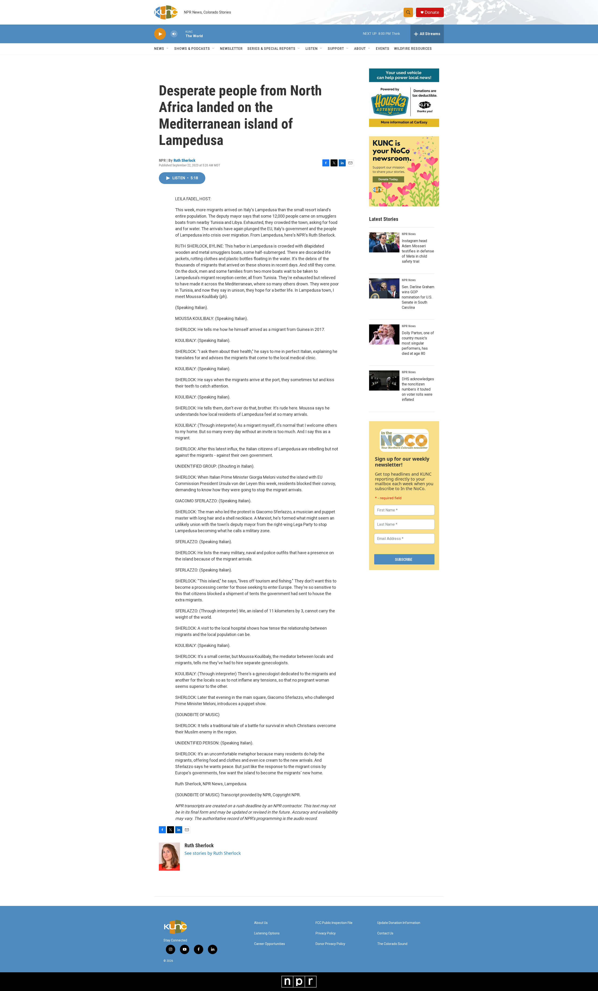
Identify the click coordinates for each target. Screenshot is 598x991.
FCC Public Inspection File (334, 923)
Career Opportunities (269, 944)
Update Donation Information (398, 923)
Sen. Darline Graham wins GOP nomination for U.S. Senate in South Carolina (418, 297)
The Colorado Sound (392, 944)
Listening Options (267, 933)
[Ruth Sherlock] (169, 857)
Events (382, 48)
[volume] (174, 34)
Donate (432, 12)
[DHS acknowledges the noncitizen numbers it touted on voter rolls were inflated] (384, 380)
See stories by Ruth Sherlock (213, 853)
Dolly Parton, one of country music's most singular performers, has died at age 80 (418, 343)
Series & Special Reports (271, 48)
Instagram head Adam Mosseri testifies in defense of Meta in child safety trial (418, 251)
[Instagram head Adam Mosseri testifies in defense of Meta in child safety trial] (384, 242)
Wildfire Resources (413, 48)
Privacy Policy (326, 933)
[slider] (181, 33)
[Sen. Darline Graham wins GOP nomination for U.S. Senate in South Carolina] (384, 288)
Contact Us (385, 933)
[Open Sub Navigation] (168, 48)
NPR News (409, 234)
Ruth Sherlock (184, 160)
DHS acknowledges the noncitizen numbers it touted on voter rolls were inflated (418, 389)
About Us (261, 923)
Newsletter (231, 48)
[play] (160, 34)
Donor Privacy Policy (330, 944)
